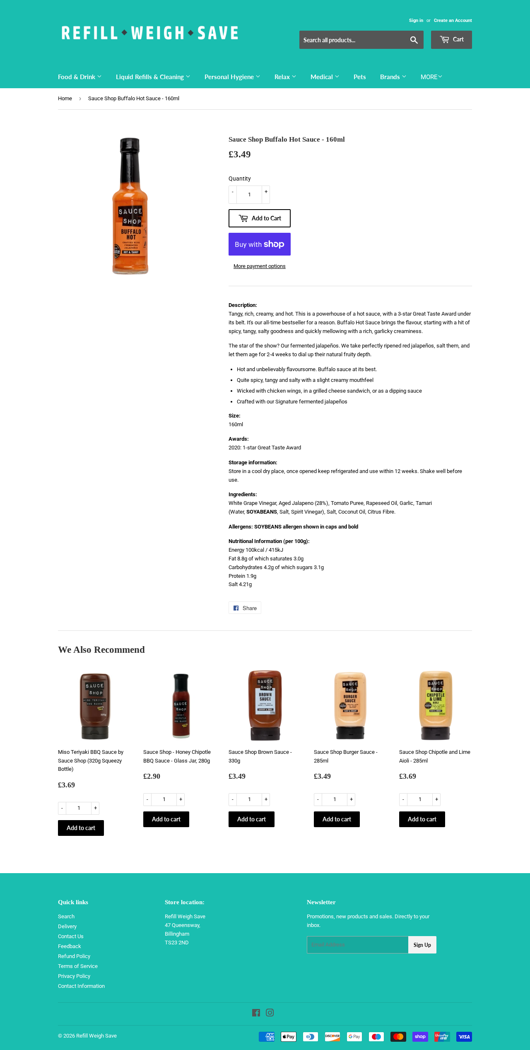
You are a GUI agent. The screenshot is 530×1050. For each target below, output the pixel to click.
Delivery (67, 926)
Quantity (240, 178)
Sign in (416, 20)
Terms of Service (78, 966)
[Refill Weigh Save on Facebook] (256, 1014)
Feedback (69, 946)
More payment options (260, 266)
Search (66, 916)
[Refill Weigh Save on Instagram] (270, 1014)
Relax (283, 76)
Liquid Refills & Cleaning (151, 76)
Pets (360, 76)
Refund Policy (74, 956)
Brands (391, 76)
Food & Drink (77, 76)
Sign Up (422, 945)
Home (65, 98)
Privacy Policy (74, 976)
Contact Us (71, 936)
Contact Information (81, 986)
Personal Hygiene (230, 76)
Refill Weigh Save (96, 1036)
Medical (323, 76)
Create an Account (453, 20)
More (429, 77)
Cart (458, 39)
